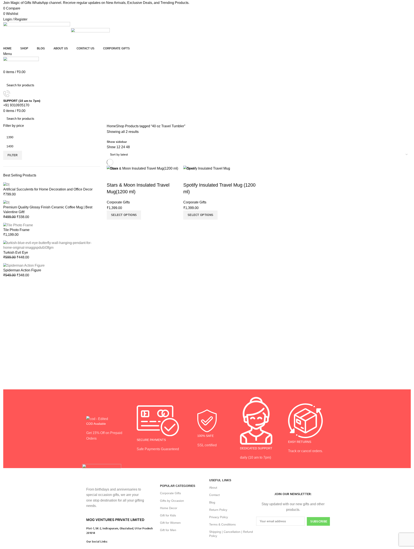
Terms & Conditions (222, 524)
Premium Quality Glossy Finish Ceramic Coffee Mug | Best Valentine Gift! (47, 209)
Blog (212, 502)
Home (111, 126)
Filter (13, 155)
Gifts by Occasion (172, 500)
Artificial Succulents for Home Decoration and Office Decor (48, 189)
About (213, 487)
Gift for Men (168, 530)
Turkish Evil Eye (15, 252)
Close (114, 168)
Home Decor (168, 508)
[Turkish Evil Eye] (51, 245)
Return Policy (218, 509)
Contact (214, 495)
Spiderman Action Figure (22, 270)
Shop (120, 126)
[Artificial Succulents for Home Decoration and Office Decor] (6, 184)
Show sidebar (117, 141)
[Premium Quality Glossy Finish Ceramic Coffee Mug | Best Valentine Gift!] (6, 202)
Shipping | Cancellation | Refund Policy (231, 533)
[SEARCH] (405, 85)
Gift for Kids (168, 515)
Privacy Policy (218, 517)
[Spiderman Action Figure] (24, 265)
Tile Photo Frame (16, 230)
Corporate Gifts (170, 493)
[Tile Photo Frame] (18, 225)
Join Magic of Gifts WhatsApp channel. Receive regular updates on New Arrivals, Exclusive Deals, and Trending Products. (96, 3)
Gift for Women (170, 522)
